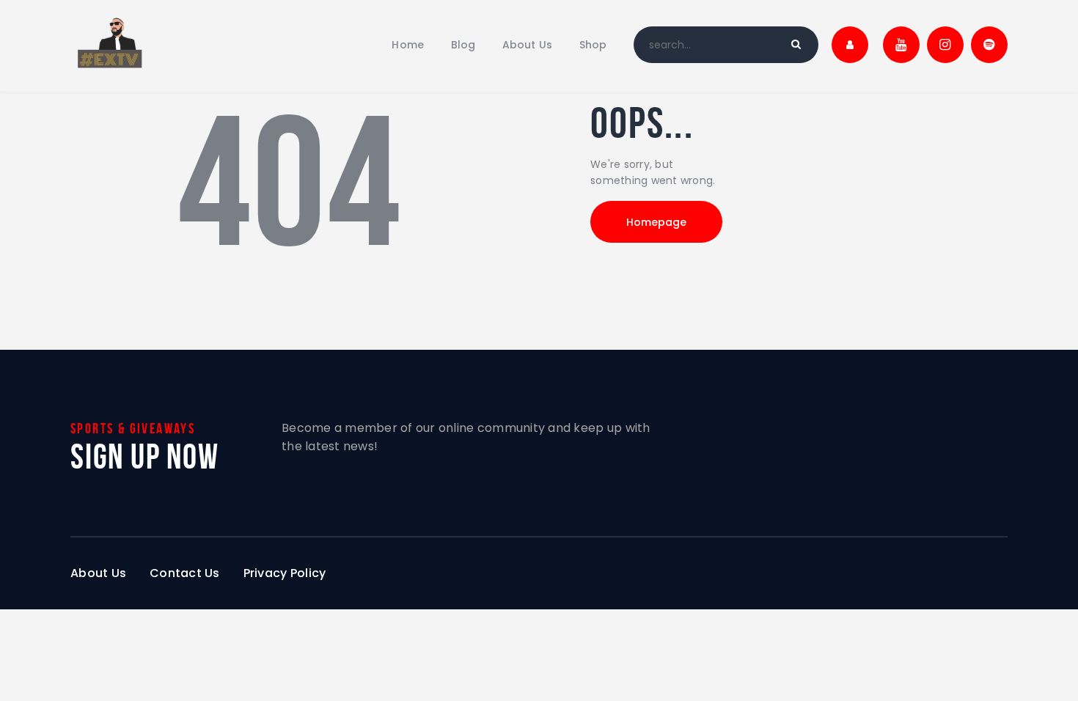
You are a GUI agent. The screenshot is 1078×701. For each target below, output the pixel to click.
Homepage (656, 222)
